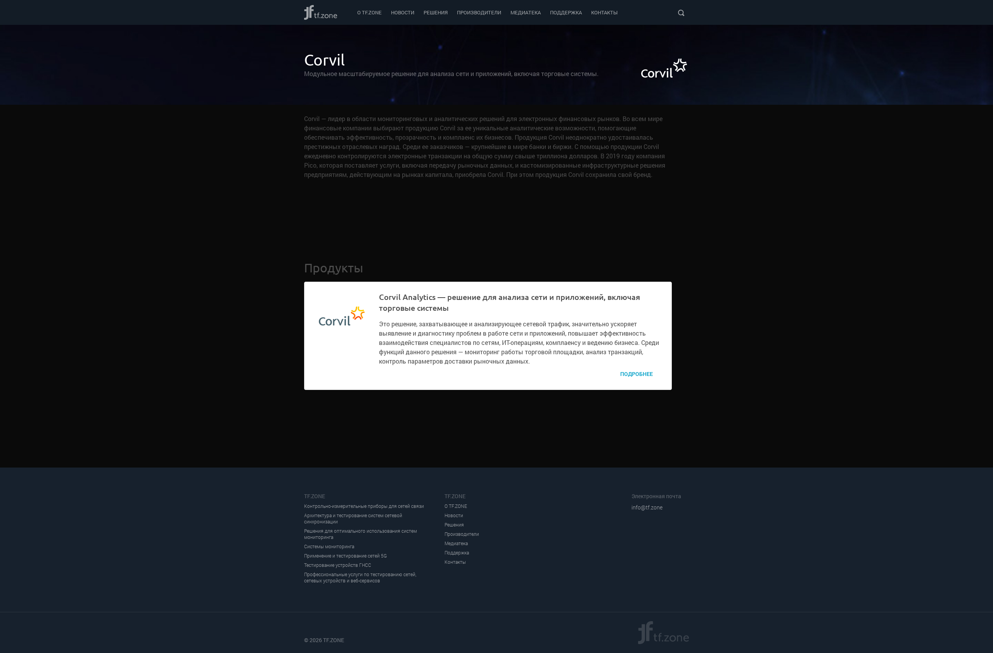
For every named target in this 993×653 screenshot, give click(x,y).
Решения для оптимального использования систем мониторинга (360, 534)
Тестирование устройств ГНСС (337, 565)
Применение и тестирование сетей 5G (345, 556)
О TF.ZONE (369, 12)
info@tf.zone (647, 507)
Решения (436, 12)
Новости (402, 12)
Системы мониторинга (329, 546)
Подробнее (636, 374)
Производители (479, 12)
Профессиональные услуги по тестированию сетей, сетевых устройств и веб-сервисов (360, 578)
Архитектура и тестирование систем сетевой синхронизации (353, 519)
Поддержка (566, 12)
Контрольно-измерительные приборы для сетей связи (364, 506)
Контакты (604, 12)
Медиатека (525, 12)
